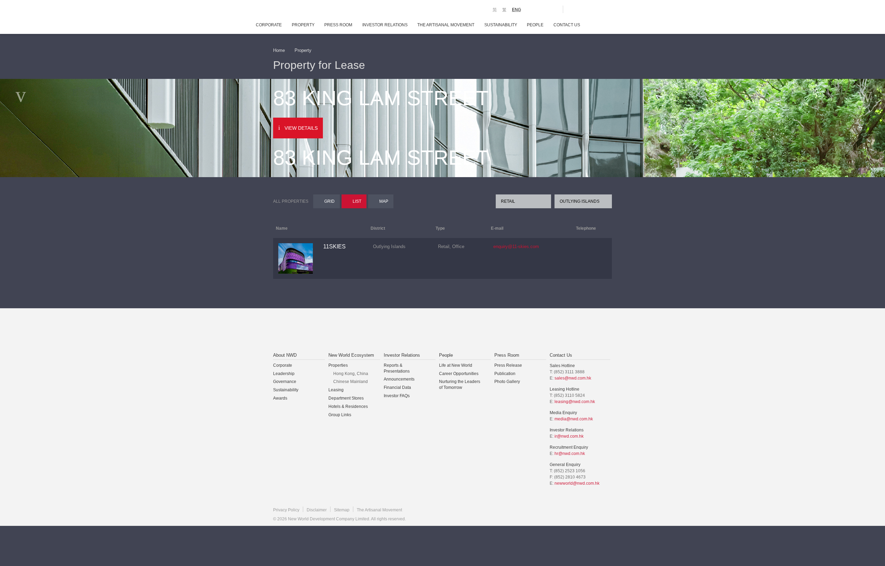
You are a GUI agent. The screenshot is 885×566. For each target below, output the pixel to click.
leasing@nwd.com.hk (575, 401)
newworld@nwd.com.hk (577, 483)
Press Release (508, 365)
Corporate (269, 24)
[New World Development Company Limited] (364, 330)
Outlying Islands (579, 201)
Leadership (284, 373)
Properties (338, 365)
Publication (504, 373)
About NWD (285, 355)
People (535, 24)
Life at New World (455, 365)
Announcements (399, 379)
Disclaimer (317, 510)
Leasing (336, 389)
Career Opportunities (458, 373)
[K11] (533, 9)
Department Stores (346, 398)
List (357, 201)
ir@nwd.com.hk (569, 436)
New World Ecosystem (351, 355)
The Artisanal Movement (445, 24)
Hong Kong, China (350, 373)
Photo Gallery (507, 381)
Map (383, 201)
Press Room (338, 24)
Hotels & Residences (348, 406)
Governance (284, 381)
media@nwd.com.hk (574, 419)
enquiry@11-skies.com (516, 246)
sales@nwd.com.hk (573, 378)
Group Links (339, 414)
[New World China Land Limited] (433, 330)
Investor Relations (385, 24)
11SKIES (334, 246)
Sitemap (342, 510)
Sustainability (500, 24)
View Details (301, 128)
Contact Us (566, 24)
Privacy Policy (286, 510)
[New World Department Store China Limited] (512, 330)
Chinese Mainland (350, 381)
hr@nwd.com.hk (570, 453)
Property (303, 24)
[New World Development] (311, 10)
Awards (280, 398)
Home (279, 50)
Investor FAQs (397, 395)
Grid (329, 201)
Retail (508, 201)
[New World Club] (552, 9)
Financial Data (397, 387)
